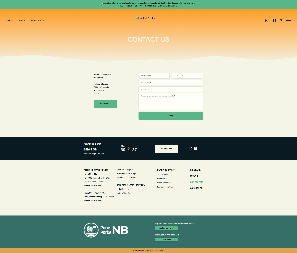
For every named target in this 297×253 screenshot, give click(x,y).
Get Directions (105, 103)
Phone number (147, 89)
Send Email (98, 77)
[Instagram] (267, 20)
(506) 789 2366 (105, 74)
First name (146, 76)
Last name (179, 76)
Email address (147, 82)
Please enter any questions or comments (158, 96)
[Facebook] (274, 20)
